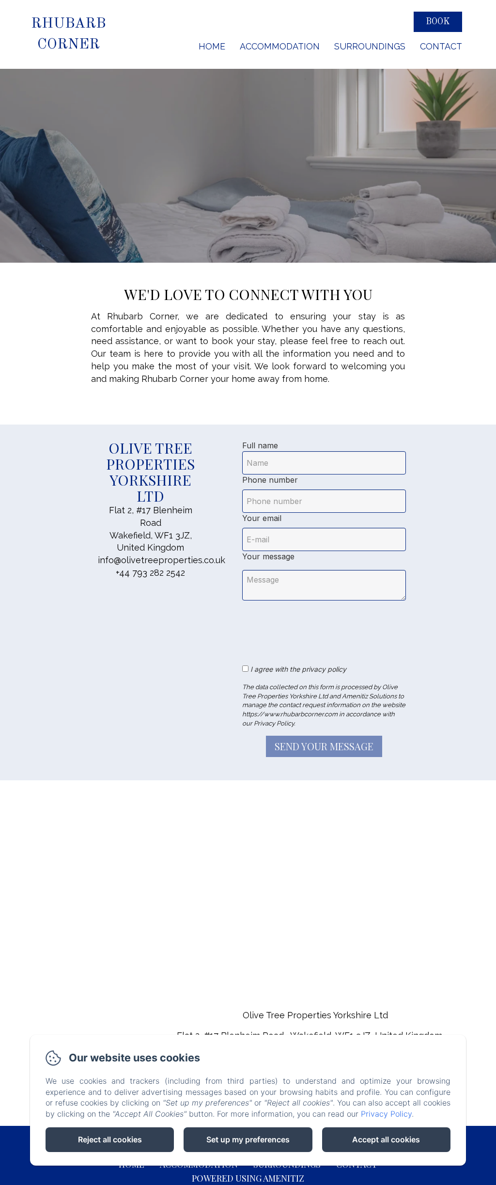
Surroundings (369, 46)
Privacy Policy (386, 1114)
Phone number (270, 480)
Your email (261, 518)
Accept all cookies (386, 1139)
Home (212, 46)
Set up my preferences (248, 1139)
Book (438, 21)
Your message (268, 556)
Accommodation (280, 46)
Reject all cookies (110, 1139)
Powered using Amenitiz (248, 1178)
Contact (441, 46)
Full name (260, 445)
